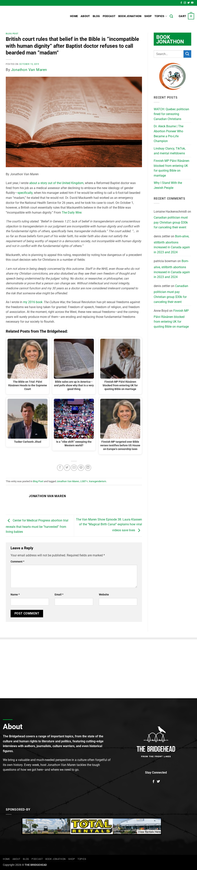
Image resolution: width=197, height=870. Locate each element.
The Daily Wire (71, 212)
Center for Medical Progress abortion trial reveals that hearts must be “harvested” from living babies (37, 526)
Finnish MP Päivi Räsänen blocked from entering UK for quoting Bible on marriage (171, 168)
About (85, 16)
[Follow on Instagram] (185, 3)
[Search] (171, 16)
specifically (25, 193)
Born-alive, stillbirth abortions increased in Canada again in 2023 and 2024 (172, 244)
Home (74, 16)
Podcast (109, 16)
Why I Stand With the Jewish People (168, 185)
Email (59, 594)
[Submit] (187, 54)
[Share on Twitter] (67, 468)
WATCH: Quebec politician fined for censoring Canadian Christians (171, 114)
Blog (96, 16)
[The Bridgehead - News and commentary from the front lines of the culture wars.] (29, 16)
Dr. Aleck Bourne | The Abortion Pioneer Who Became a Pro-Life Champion (168, 133)
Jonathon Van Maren (29, 69)
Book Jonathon (130, 16)
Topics (159, 16)
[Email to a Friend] (74, 468)
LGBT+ (84, 481)
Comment (17, 561)
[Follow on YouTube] (192, 3)
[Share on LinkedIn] (88, 468)
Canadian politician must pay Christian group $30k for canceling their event (171, 222)
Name (15, 594)
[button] (186, 16)
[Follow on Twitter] (188, 3)
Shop (148, 16)
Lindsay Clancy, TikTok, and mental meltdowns (169, 151)
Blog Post (12, 33)
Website (104, 594)
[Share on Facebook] (60, 468)
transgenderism (97, 481)
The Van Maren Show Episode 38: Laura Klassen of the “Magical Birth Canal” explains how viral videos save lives (109, 525)
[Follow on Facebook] (181, 3)
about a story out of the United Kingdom (56, 183)
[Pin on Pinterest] (81, 468)
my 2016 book (33, 302)
